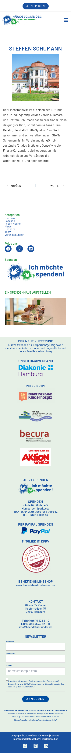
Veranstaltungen (14, 234)
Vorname (10, 642)
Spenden (10, 229)
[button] (36, 6)
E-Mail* (9, 666)
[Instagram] (35, 746)
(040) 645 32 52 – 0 (35, 620)
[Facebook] (25, 746)
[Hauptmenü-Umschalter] (66, 20)
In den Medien (13, 223)
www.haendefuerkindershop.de (35, 585)
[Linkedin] (46, 746)
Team (8, 231)
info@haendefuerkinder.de (35, 627)
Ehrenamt (10, 218)
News (8, 226)
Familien (10, 221)
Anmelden (35, 699)
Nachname (11, 654)
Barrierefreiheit (49, 738)
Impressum (19, 738)
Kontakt (54, 735)
